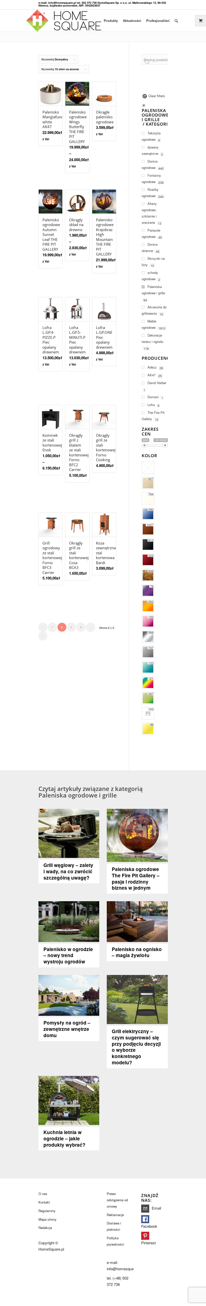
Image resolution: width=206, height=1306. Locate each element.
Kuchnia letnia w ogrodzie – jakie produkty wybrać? (64, 1138)
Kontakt (44, 1202)
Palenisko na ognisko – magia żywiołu (137, 952)
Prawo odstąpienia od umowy (117, 1200)
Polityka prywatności (115, 1241)
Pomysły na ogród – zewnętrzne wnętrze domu (66, 1029)
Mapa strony (47, 1219)
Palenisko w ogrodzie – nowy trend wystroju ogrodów (68, 955)
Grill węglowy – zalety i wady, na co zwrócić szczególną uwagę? (68, 871)
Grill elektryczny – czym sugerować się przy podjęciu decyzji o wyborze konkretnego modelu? (136, 1047)
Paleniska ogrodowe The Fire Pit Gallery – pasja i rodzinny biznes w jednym (136, 878)
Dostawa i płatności (114, 1226)
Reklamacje (115, 1214)
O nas (42, 1193)
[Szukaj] (176, 21)
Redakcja (45, 1227)
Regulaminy (47, 1210)
